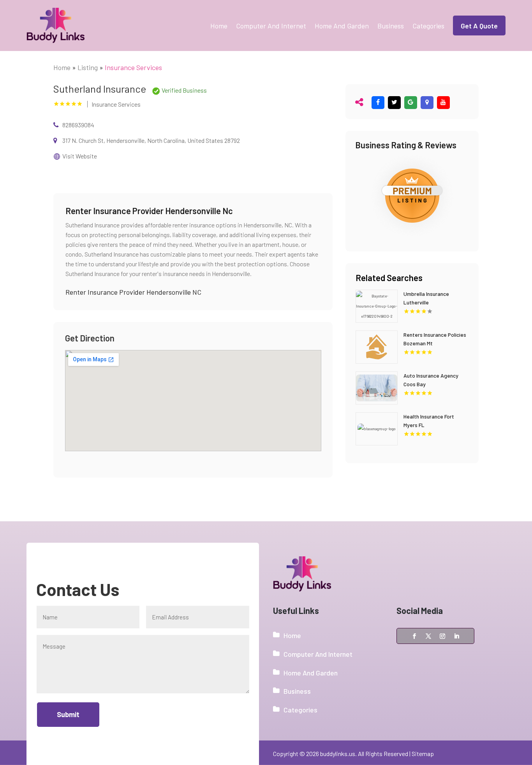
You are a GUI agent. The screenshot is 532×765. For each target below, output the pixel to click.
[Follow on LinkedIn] (456, 636)
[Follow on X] (428, 636)
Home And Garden (342, 25)
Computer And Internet (271, 25)
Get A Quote (479, 25)
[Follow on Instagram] (442, 636)
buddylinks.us (337, 753)
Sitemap (423, 753)
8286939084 (78, 124)
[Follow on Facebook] (414, 636)
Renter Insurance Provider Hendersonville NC (133, 292)
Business (390, 25)
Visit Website (79, 156)
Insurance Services (133, 67)
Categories (428, 25)
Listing (88, 67)
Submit (68, 714)
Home (218, 25)
